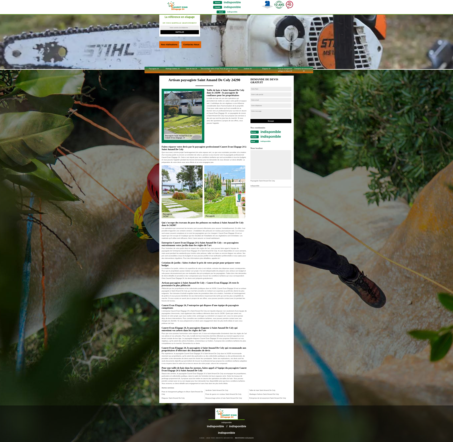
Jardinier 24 (248, 69)
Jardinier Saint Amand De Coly (216, 390)
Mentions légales (244, 438)
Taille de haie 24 (191, 69)
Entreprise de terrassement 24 (304, 70)
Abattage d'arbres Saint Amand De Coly (264, 394)
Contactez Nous (191, 44)
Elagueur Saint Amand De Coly (173, 398)
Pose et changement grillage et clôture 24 (285, 70)
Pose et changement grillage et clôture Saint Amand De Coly (182, 393)
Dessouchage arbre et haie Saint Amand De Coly (223, 398)
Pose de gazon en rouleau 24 (229, 70)
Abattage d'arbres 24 (173, 69)
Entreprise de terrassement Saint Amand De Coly (267, 398)
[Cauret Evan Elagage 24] (177, 6)
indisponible (232, 2)
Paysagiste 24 (154, 69)
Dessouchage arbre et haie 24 (210, 70)
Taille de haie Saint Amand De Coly (262, 390)
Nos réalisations (169, 44)
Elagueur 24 (266, 69)
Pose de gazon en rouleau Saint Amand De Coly (223, 394)
